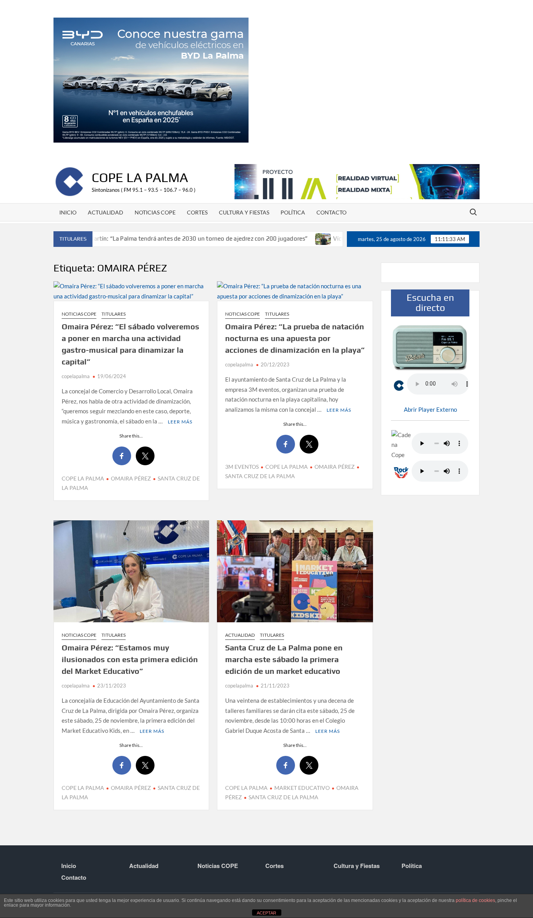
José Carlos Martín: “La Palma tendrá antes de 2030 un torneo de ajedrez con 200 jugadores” (157, 238)
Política (293, 212)
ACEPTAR (266, 913)
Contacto (331, 212)
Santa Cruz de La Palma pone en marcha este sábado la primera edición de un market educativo (284, 659)
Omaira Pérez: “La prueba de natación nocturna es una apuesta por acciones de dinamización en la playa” (294, 338)
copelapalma (76, 376)
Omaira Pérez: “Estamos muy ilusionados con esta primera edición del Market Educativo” (130, 659)
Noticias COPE (155, 212)
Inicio (67, 212)
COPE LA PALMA (83, 478)
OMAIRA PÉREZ (131, 478)
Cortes (197, 212)
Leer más (180, 422)
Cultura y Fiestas (244, 212)
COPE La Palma (140, 177)
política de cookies (475, 900)
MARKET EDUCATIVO (302, 787)
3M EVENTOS (242, 466)
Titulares (113, 314)
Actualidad (105, 212)
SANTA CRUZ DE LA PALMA (283, 797)
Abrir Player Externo (430, 409)
